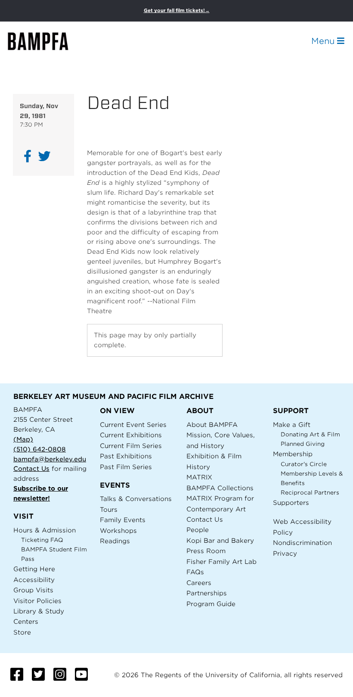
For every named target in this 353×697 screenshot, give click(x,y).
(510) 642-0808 (39, 449)
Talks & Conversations (136, 498)
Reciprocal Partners (310, 492)
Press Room (206, 550)
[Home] (45, 41)
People (197, 529)
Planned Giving (303, 444)
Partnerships (206, 593)
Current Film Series (131, 445)
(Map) (23, 439)
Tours (109, 509)
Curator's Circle (304, 464)
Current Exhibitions (131, 435)
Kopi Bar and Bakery (220, 540)
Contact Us (31, 468)
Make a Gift (291, 424)
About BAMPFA (212, 424)
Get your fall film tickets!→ (177, 10)
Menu (324, 41)
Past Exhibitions (126, 456)
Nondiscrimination (302, 542)
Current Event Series (133, 424)
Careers (198, 582)
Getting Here (34, 569)
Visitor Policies (37, 600)
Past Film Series (126, 466)
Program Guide (210, 603)
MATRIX (199, 477)
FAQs (195, 572)
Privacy (285, 553)
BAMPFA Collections (220, 488)
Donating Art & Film (310, 434)
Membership (293, 453)
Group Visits (33, 590)
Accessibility (34, 579)
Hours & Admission (44, 530)
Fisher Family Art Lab (221, 561)
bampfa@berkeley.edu (49, 459)
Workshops (118, 530)
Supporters (291, 502)
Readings (115, 541)
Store (22, 632)
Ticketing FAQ (42, 540)
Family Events (123, 519)
